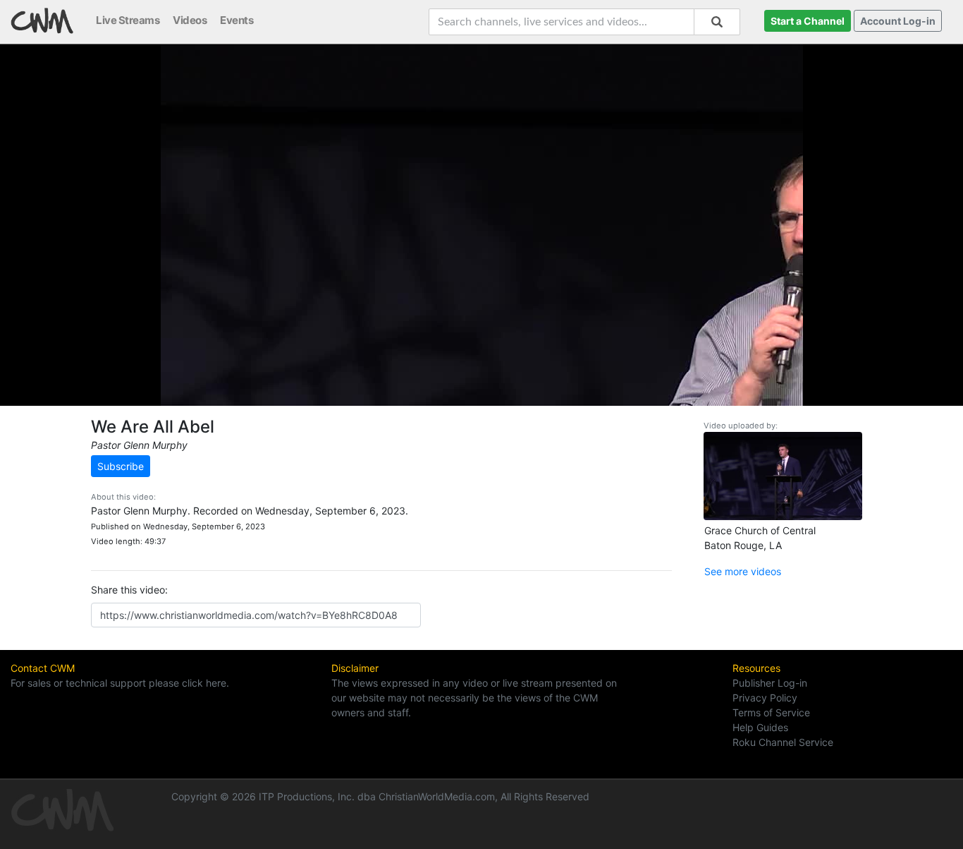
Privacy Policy (764, 698)
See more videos (742, 571)
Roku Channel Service (782, 742)
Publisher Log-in (769, 683)
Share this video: (129, 590)
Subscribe (120, 466)
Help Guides (760, 727)
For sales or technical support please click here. (120, 683)
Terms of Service (771, 712)
